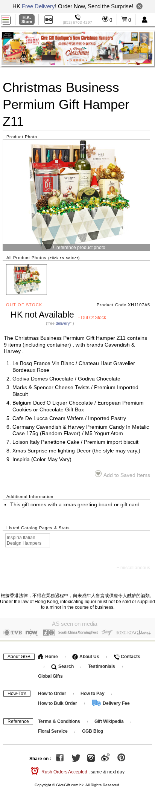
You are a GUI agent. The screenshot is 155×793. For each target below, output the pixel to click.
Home (51, 656)
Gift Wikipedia (109, 721)
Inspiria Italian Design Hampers (24, 540)
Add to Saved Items (126, 475)
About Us (88, 656)
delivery (63, 323)
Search (65, 666)
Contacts (130, 656)
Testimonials (101, 666)
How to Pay (93, 693)
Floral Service (53, 731)
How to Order (52, 693)
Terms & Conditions (59, 721)
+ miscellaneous (133, 567)
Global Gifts (50, 676)
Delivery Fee (116, 703)
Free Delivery (38, 6)
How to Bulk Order (58, 703)
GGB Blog (92, 731)
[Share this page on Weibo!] (105, 758)
